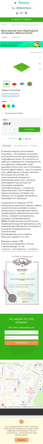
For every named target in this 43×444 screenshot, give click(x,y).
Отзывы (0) (15, 37)
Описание (6, 146)
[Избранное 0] (21, 13)
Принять (21, 440)
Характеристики (20, 146)
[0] (26, 13)
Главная (4, 24)
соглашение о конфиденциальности (21, 348)
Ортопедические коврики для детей (24, 24)
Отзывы (33, 146)
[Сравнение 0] (17, 13)
